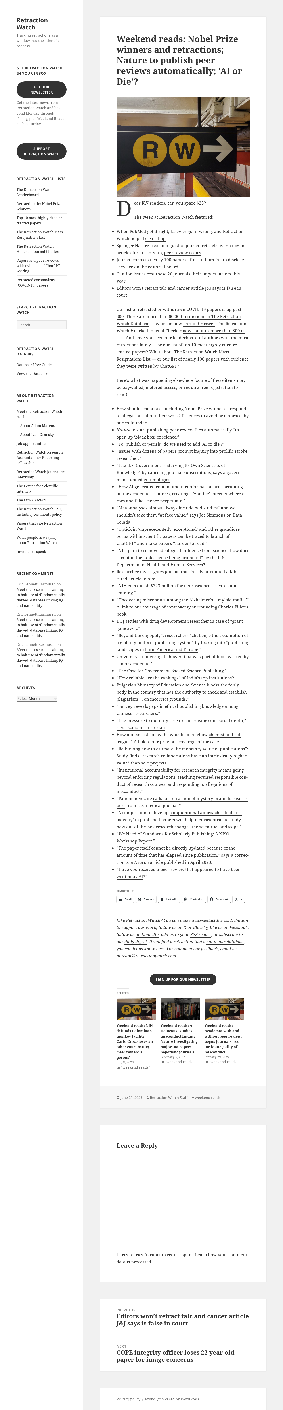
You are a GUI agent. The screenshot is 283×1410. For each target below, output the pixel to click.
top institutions (216, 678)
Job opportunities (31, 443)
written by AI (130, 876)
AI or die (211, 444)
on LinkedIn (147, 934)
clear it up (155, 238)
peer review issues (182, 252)
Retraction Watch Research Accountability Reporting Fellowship (40, 457)
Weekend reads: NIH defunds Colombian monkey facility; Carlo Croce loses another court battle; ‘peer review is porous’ (135, 1041)
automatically (218, 430)
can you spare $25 (185, 203)
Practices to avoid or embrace (211, 416)
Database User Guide (34, 364)
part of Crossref (199, 323)
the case (211, 742)
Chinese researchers (137, 713)
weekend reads (208, 1097)
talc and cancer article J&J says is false (197, 288)
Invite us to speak (31, 551)
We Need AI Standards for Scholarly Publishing (166, 834)
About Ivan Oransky (37, 434)
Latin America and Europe (171, 649)
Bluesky (200, 927)
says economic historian (141, 727)
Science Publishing (205, 671)
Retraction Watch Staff (168, 1097)
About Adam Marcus (37, 425)
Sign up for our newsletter (183, 979)
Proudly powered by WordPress (172, 1399)
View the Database (32, 373)
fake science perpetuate (158, 501)
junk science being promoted (171, 557)
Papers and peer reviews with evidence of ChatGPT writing (38, 265)
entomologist (157, 479)
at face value (172, 515)
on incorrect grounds (165, 699)
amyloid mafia (230, 600)
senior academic (133, 664)
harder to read (190, 543)
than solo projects (148, 763)
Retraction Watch (32, 23)
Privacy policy (128, 1399)
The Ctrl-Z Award (31, 500)
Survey (125, 706)
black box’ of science (155, 437)
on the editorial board (156, 267)
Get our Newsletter (41, 89)
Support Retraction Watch (41, 151)
